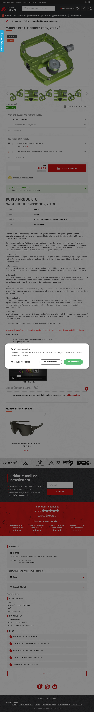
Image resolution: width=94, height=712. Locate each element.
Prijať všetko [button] (73, 362)
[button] (20, 362)
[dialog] (47, 356)
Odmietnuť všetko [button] (51, 362)
